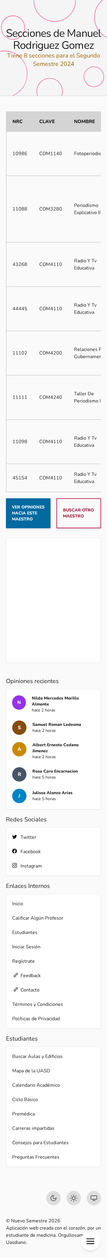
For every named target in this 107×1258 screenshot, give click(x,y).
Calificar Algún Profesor (37, 918)
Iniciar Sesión (26, 947)
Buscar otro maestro (78, 513)
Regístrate (23, 961)
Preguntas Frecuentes (35, 1157)
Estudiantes (24, 932)
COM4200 (50, 353)
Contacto (30, 990)
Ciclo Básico (25, 1099)
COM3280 (50, 209)
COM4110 (50, 264)
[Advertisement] (53, 600)
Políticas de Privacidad (36, 1018)
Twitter (28, 837)
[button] (90, 1241)
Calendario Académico (36, 1085)
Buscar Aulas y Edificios (37, 1056)
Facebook (31, 851)
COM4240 (50, 397)
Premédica (23, 1114)
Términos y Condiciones (37, 1004)
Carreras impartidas (33, 1128)
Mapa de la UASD (31, 1071)
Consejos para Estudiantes (40, 1142)
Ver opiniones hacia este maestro (28, 513)
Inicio (17, 903)
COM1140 (50, 153)
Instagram (31, 866)
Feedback (31, 975)
